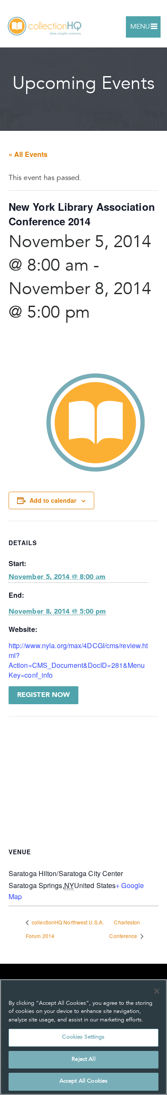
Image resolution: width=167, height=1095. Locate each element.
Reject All (83, 1060)
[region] (83, 1037)
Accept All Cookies (83, 1081)
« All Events (28, 154)
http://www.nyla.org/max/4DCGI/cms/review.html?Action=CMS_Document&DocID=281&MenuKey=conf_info (78, 660)
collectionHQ (45, 27)
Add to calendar (53, 500)
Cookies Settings (83, 1037)
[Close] (156, 991)
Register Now (43, 695)
